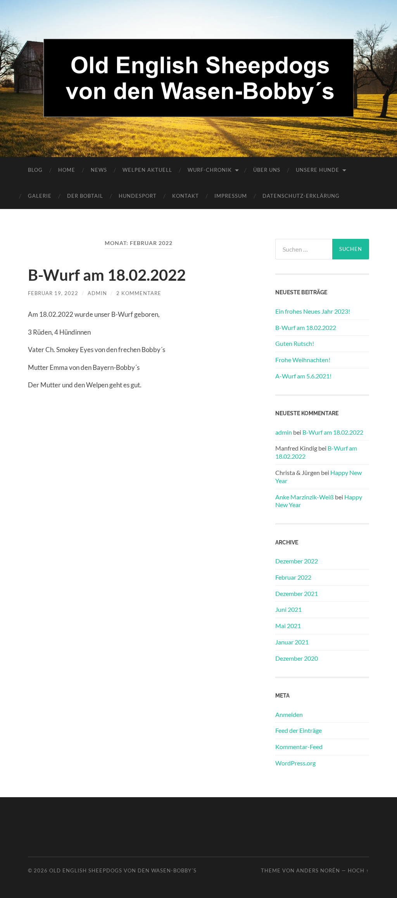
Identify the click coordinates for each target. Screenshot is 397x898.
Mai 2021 (288, 625)
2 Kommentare (138, 293)
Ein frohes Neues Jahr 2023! (312, 311)
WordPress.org (295, 763)
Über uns (266, 170)
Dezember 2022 (296, 561)
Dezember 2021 (296, 593)
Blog (35, 170)
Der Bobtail (85, 196)
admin (97, 293)
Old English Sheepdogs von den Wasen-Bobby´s (123, 870)
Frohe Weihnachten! (302, 359)
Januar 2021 (292, 642)
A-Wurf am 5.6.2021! (303, 376)
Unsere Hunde (317, 170)
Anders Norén (318, 870)
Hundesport (138, 196)
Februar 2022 (293, 577)
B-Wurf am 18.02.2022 (107, 275)
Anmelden (289, 714)
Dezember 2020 (296, 658)
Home (66, 170)
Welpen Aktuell (147, 170)
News (99, 170)
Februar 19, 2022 (53, 293)
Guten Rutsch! (294, 343)
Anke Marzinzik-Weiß (304, 497)
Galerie (40, 196)
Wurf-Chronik (210, 170)
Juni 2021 (288, 609)
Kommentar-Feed (299, 746)
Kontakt (185, 196)
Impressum (230, 196)
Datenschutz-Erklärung (301, 196)
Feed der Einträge (298, 730)
